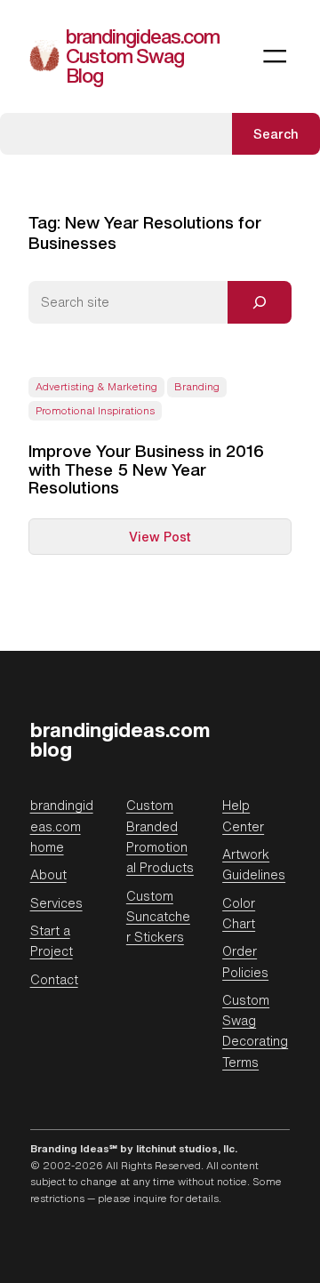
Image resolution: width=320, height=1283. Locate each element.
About (48, 874)
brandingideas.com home (61, 826)
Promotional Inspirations (95, 411)
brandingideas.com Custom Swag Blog (143, 55)
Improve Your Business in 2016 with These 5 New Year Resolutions (146, 469)
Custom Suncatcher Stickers (158, 916)
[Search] (260, 302)
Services (56, 903)
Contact (54, 979)
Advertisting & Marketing (96, 387)
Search (276, 133)
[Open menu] (275, 56)
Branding (197, 387)
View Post (197, 540)
